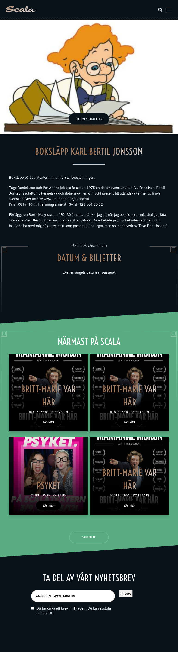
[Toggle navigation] (169, 10)
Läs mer (48, 422)
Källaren (59, 495)
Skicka (125, 593)
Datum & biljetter (89, 119)
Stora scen (59, 412)
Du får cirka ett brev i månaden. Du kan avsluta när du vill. (73, 610)
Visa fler (89, 537)
